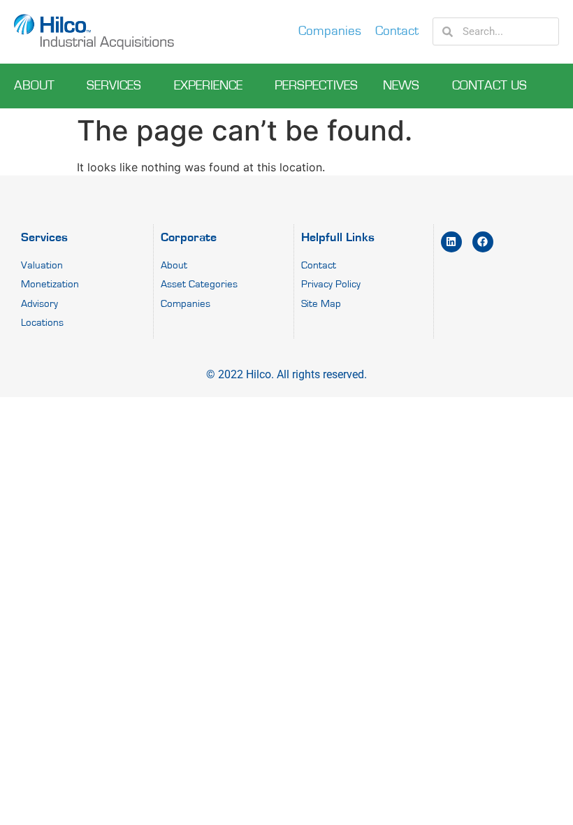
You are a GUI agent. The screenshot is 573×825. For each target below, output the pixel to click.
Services (114, 85)
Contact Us (489, 85)
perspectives (316, 85)
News (401, 85)
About (34, 85)
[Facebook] (482, 241)
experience (208, 85)
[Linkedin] (451, 241)
